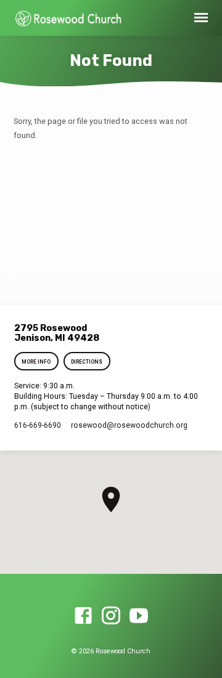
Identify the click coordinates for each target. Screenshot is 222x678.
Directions (86, 362)
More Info (36, 362)
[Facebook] (83, 616)
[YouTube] (139, 616)
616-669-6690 (37, 425)
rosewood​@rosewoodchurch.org (129, 425)
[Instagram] (111, 616)
